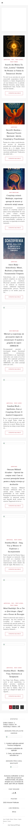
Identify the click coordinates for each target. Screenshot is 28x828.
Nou (12, 59)
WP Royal (17, 825)
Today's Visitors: (9, 724)
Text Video (14, 61)
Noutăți (7, 819)
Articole (7, 59)
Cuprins (19, 819)
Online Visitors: (8, 723)
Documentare (14, 192)
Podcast (15, 819)
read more (14, 93)
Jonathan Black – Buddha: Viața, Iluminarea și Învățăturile (14, 673)
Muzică (11, 819)
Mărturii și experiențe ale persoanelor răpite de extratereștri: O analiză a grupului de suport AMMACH (14, 340)
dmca (14, 812)
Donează (5, 821)
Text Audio (19, 59)
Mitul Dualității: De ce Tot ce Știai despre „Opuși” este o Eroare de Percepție (14, 611)
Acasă (4, 819)
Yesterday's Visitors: (10, 726)
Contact (9, 821)
